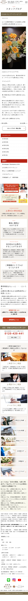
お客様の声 (8, 560)
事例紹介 (14, 560)
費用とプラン (4, 545)
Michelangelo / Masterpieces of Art (11, 164)
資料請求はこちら (14, 319)
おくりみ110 (5, 549)
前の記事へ (5, 123)
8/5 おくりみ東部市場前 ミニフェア (11, 171)
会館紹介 (3, 560)
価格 (10, 542)
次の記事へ (23, 123)
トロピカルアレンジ (7, 174)
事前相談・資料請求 (12, 567)
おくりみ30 (4, 547)
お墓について (13, 556)
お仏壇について (5, 556)
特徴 (2, 539)
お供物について (21, 555)
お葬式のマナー (13, 555)
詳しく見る (14, 337)
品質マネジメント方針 (6, 573)
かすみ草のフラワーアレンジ (9, 167)
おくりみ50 (11, 547)
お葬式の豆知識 (4, 552)
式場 (7, 542)
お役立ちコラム (16, 564)
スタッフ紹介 (9, 564)
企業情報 (3, 564)
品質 (3, 542)
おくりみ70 (17, 547)
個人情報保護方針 (5, 571)
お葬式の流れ (5, 555)
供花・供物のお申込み (8, 569)
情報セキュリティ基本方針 (16, 571)
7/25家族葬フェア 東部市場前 (10, 177)
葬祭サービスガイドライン (18, 573)
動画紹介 (19, 560)
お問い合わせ (4, 567)
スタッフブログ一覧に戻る (14, 128)
